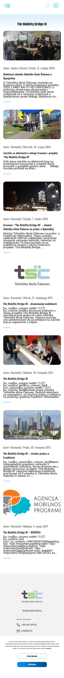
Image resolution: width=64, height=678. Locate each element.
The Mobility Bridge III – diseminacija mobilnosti (30, 304)
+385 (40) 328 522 (29, 624)
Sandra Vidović (19, 68)
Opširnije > (7, 102)
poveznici (49, 648)
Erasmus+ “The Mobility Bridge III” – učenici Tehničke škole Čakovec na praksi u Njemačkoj (28, 227)
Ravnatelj (16, 147)
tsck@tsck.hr (26, 630)
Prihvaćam (32, 664)
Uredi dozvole (32, 656)
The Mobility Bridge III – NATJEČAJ (21, 532)
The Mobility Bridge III (15, 378)
